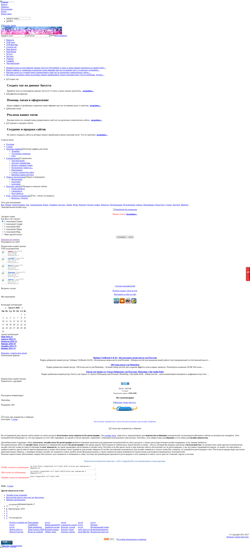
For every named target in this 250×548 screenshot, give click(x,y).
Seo (27, 205)
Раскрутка (159, 205)
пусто (11, 525)
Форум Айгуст (16, 529)
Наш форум (11, 49)
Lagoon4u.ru (16, 191)
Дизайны (15, 151)
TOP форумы (12, 45)
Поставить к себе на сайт (125, 294)
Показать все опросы (10, 239)
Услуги (9, 54)
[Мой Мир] (128, 383)
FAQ (13, 156)
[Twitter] (125, 383)
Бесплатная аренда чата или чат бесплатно (25, 497)
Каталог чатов (67, 529)
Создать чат (11, 47)
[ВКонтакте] (122, 383)
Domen (8, 205)
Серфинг (10, 61)
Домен (69, 205)
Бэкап (45, 205)
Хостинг (10, 56)
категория (15, 182)
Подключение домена (132, 205)
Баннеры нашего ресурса (22, 175)
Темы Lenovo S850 (36, 529)
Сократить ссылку (69, 525)
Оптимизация (116, 205)
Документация (12, 63)
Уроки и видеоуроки (15, 177)
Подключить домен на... (22, 168)
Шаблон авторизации (15, 500)
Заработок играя (52, 527)
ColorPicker (33, 525)
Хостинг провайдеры (20, 163)
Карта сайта (6, 14)
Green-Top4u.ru (18, 189)
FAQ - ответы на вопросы (17, 196)
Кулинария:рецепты (99, 529)
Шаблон (184, 205)
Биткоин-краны (52, 529)
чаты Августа (84, 529)
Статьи (9, 147)
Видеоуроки (16, 179)
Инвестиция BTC (53, 525)
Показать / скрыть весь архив (14, 353)
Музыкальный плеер (99, 527)
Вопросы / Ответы (19, 198)
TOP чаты (10, 42)
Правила (5, 7)
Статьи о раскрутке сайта (22, 172)
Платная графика (13, 149)
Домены (10, 59)
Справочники (12, 158)
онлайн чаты (110, 435)
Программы (33, 522)
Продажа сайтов (13, 186)
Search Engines (18, 205)
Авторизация (36, 205)
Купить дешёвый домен (22, 165)
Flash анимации (35, 527)
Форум (4, 4)
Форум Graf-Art (16, 532)
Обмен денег (50, 532)
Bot (2, 205)
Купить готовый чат (18, 522)
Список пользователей (125, 286)
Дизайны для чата (57, 205)
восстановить (61, 35)
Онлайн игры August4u (16, 495)
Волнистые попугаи (99, 532)
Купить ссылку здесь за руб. (125, 291)
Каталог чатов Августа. (238, 537)
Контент (82, 205)
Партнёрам (11, 52)
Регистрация (6, 9)
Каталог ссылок (68, 527)
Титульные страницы (20, 154)
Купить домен (93, 205)
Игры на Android (35, 532)
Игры (75, 205)
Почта (4, 11)
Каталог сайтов (68, 532)
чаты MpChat (83, 532)
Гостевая (10, 144)
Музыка (94, 525)
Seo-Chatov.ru (17, 193)
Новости (10, 40)
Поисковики (17, 170)
